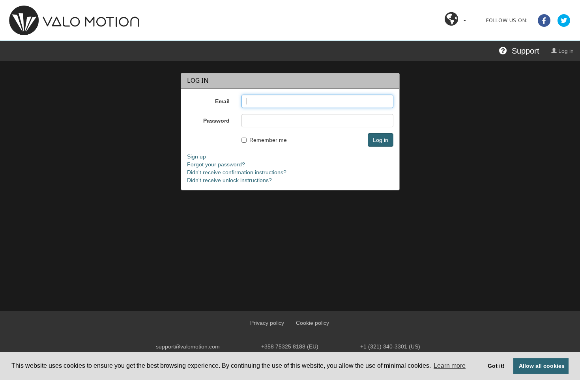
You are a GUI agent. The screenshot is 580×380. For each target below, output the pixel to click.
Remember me (268, 140)
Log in (565, 51)
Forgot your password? (216, 164)
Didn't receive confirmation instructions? (236, 172)
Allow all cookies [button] (542, 366)
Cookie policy (312, 323)
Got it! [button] (496, 366)
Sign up (196, 156)
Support (523, 51)
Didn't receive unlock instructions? (229, 180)
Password (216, 120)
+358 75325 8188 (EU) (289, 346)
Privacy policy (267, 323)
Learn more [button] (450, 365)
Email (222, 101)
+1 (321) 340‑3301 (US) (390, 346)
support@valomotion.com (188, 346)
